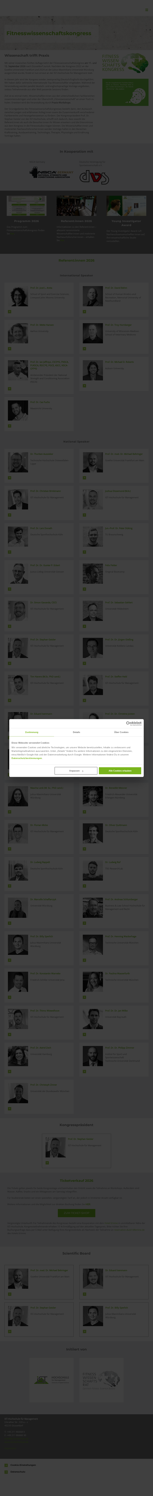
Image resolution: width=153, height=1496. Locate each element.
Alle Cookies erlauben (120, 770)
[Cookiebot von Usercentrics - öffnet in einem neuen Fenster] (128, 723)
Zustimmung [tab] (31, 732)
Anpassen (74, 770)
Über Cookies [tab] (121, 732)
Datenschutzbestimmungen (27, 758)
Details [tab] (76, 732)
